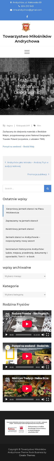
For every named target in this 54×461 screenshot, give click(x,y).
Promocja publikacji (37, 174)
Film (39, 126)
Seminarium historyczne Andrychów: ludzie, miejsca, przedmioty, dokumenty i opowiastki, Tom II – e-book (27, 253)
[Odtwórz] (6, 334)
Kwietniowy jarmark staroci (20, 229)
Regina (10, 126)
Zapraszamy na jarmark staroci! (22, 221)
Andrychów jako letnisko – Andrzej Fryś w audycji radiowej (26, 164)
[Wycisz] (42, 334)
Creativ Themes (27, 455)
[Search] (47, 188)
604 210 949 (27, 6)
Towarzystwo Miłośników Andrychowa (27, 39)
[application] (27, 324)
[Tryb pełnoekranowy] (47, 334)
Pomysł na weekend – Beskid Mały (18, 146)
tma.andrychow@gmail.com (27, 10)
